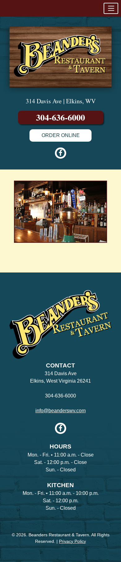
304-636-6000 (60, 117)
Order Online (61, 135)
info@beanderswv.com (60, 410)
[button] (111, 8)
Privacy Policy (72, 541)
